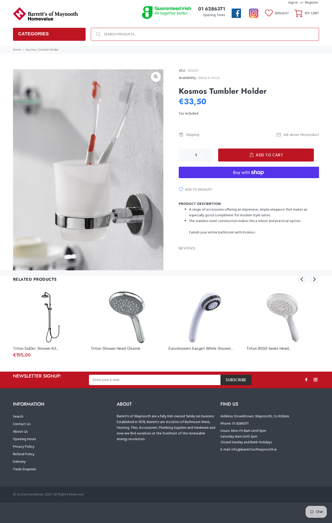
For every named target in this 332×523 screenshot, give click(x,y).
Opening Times (214, 15)
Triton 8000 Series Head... (268, 348)
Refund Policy (23, 454)
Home (17, 49)
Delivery (19, 462)
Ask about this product (301, 135)
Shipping (192, 135)
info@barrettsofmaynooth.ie (254, 450)
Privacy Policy (23, 447)
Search (18, 417)
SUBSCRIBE (236, 380)
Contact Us (21, 424)
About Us (20, 432)
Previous (302, 279)
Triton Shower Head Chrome (115, 348)
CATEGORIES (33, 33)
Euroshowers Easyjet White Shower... (201, 348)
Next (314, 279)
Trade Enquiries (24, 469)
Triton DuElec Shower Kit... (36, 348)
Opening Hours (24, 439)
